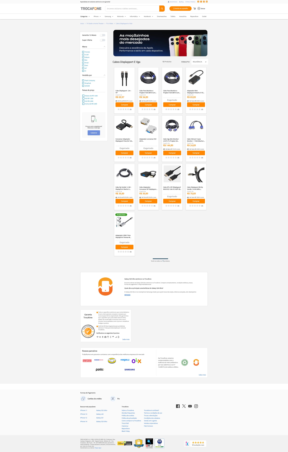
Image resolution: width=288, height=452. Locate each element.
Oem (86, 65)
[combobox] (135, 8)
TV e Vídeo (109, 23)
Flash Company (90, 80)
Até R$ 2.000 (89, 101)
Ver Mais (127, 295)
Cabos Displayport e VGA (124, 23)
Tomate (87, 52)
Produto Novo (121, 214)
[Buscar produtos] (162, 9)
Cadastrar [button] (94, 133)
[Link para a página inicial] (82, 23)
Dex (86, 60)
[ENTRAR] (201, 8)
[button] (93, 46)
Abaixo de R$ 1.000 (91, 96)
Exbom (87, 57)
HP (86, 68)
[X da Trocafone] (201, 2)
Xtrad (86, 63)
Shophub (88, 83)
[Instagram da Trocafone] (204, 2)
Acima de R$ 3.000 (91, 104)
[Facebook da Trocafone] (198, 2)
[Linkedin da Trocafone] (207, 2)
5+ (85, 71)
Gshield (87, 86)
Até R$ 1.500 (89, 98)
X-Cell (86, 55)
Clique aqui (98, 448)
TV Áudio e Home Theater (95, 23)
